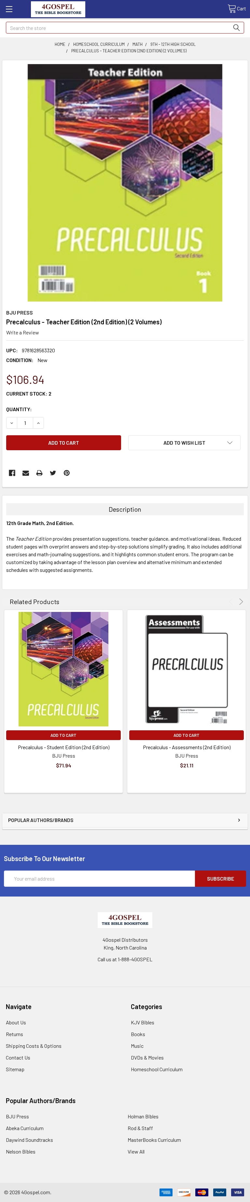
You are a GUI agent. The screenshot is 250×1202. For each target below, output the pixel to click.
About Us (16, 1022)
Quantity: (19, 409)
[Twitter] (53, 473)
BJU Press (17, 1116)
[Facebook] (12, 473)
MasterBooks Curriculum (154, 1140)
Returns (14, 1034)
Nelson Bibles (20, 1151)
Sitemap (15, 1069)
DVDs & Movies (147, 1057)
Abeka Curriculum (25, 1128)
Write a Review (22, 332)
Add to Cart (63, 735)
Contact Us (18, 1057)
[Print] (39, 473)
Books (138, 1034)
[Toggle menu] (9, 9)
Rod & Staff (140, 1128)
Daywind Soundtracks (29, 1140)
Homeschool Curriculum (157, 1069)
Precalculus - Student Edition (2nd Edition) (63, 747)
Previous (232, 602)
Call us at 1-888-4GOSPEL (125, 959)
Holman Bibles (143, 1116)
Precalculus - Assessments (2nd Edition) (186, 747)
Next (240, 602)
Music (137, 1046)
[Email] (26, 473)
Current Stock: (28, 393)
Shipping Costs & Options (34, 1046)
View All (136, 1151)
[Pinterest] (67, 473)
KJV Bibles (142, 1022)
